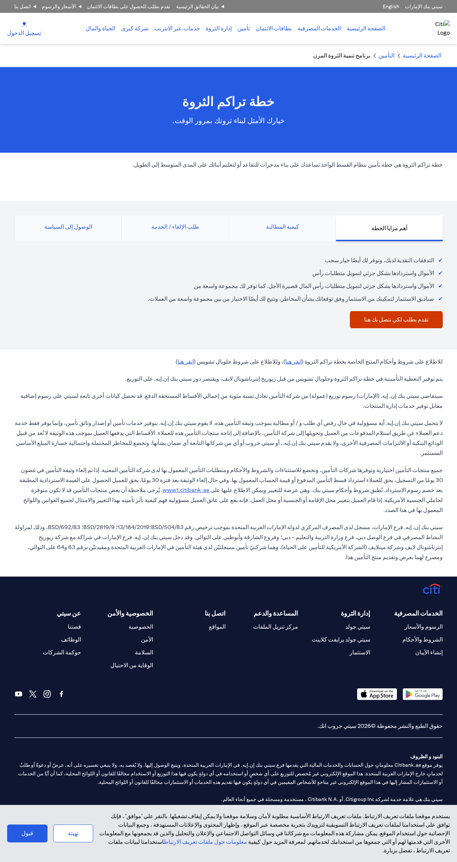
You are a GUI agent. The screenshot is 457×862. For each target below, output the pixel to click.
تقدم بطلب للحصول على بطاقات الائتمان (128, 6)
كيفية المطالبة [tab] (282, 226)
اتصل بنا (22, 6)
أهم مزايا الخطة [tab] (389, 228)
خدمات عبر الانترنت (177, 28)
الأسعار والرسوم (59, 6)
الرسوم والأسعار (424, 626)
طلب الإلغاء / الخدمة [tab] (175, 226)
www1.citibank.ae (185, 490)
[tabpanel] (228, 288)
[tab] (319, 28)
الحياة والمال (100, 28)
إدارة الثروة (219, 28)
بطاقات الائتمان (274, 28)
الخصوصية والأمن (130, 613)
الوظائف (71, 639)
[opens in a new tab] (423, 694)
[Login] (24, 24)
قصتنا (74, 626)
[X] (33, 694)
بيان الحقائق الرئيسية (197, 6)
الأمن (147, 639)
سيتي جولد (357, 626)
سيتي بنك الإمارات (424, 6)
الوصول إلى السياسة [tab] (68, 226)
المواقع (217, 626)
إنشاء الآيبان (429, 652)
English (391, 6)
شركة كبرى (135, 28)
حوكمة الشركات (62, 652)
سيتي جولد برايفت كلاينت (341, 639)
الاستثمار (360, 652)
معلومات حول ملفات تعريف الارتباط (205, 841)
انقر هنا (293, 361)
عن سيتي (69, 613)
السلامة (144, 652)
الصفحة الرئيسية (366, 28)
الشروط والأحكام (422, 639)
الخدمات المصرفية (319, 28)
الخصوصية (141, 626)
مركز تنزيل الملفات (275, 626)
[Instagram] (47, 694)
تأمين (243, 28)
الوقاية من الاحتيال (131, 665)
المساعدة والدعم (276, 613)
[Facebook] (61, 694)
